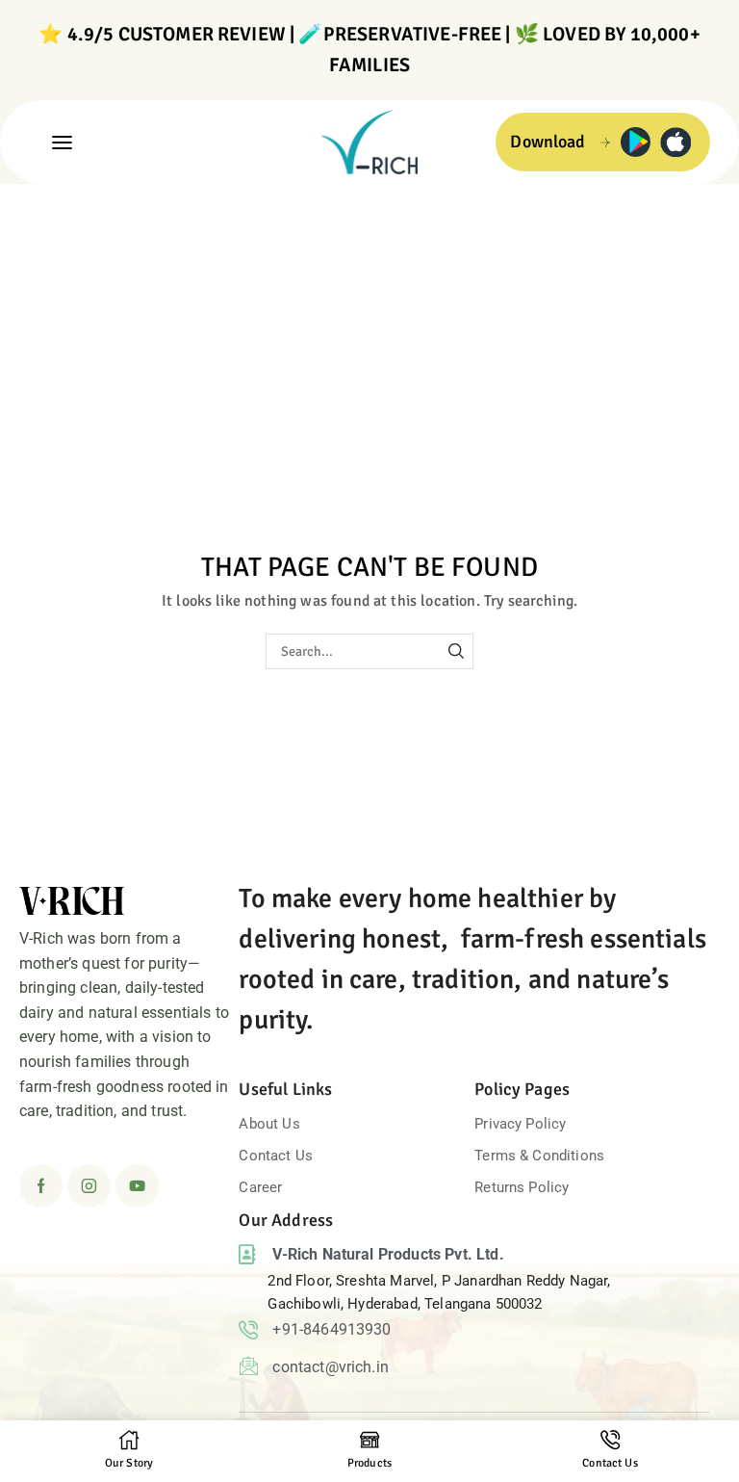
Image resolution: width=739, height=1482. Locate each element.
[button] (62, 142)
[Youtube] (137, 1186)
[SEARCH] (455, 651)
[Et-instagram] (89, 1186)
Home (41, 207)
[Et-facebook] (41, 1186)
